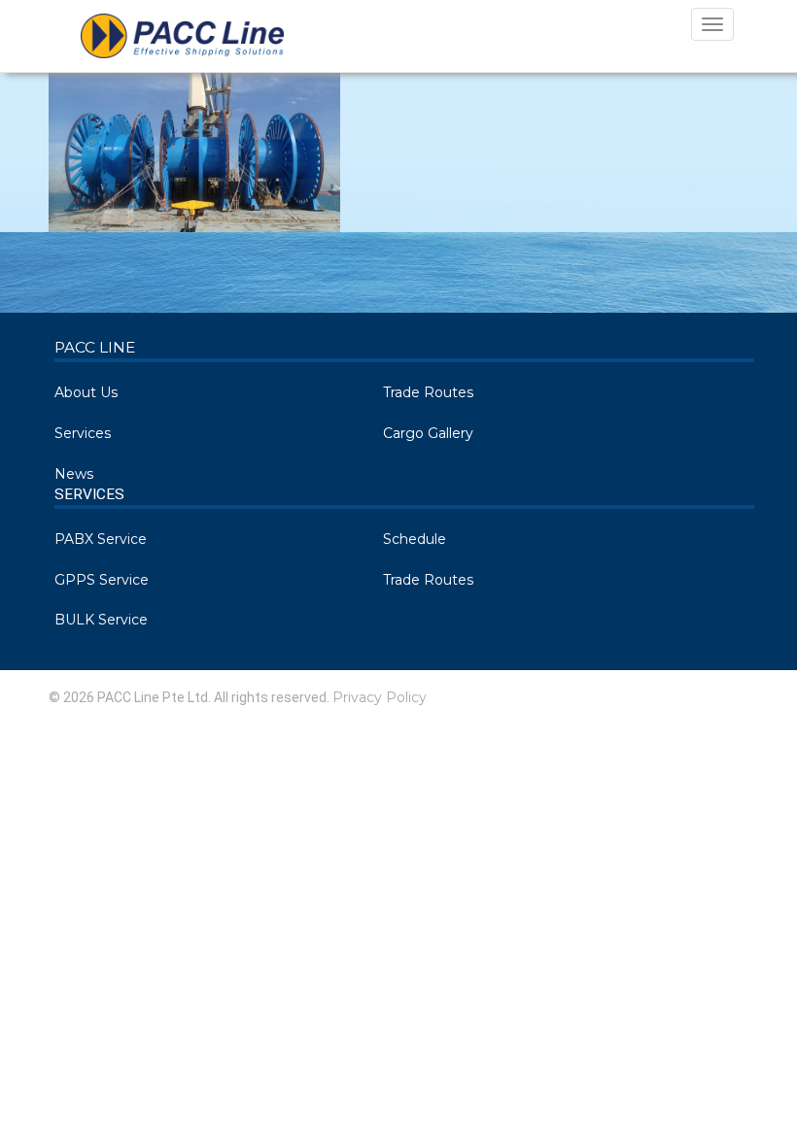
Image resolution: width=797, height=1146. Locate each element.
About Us (86, 392)
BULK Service (101, 619)
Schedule (414, 539)
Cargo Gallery (428, 433)
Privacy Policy (379, 697)
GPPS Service (101, 580)
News (73, 474)
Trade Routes (428, 392)
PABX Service (100, 539)
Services (82, 433)
